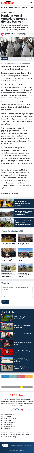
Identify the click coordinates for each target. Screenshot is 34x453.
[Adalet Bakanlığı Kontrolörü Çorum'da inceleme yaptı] (8, 268)
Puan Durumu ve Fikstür (10, 422)
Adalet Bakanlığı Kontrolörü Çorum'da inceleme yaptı (8, 275)
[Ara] (29, 2)
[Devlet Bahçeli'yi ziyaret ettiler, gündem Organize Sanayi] (8, 252)
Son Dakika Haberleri (9, 426)
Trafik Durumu (7, 420)
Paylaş (5, 58)
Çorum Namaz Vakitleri (10, 418)
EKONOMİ (5, 435)
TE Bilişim (21, 450)
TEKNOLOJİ (13, 437)
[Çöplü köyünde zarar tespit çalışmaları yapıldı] (25, 252)
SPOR (26, 433)
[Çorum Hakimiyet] (7, 2)
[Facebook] (12, 409)
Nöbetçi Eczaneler (9, 414)
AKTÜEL (5, 437)
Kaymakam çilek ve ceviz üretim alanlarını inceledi (24, 275)
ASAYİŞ (20, 433)
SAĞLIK (13, 435)
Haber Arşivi (7, 428)
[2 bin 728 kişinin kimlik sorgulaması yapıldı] (8, 238)
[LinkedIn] (18, 409)
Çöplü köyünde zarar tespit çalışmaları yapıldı (24, 259)
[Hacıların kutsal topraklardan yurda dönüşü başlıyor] (17, 47)
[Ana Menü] (31, 2)
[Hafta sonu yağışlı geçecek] (25, 238)
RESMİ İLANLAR (14, 7)
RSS (6, 445)
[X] (15, 409)
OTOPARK (21, 435)
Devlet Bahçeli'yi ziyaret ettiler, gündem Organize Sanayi (8, 259)
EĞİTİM (28, 435)
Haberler (4, 12)
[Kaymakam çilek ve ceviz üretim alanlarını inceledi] (25, 268)
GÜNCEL (4, 7)
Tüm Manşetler (8, 424)
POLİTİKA (25, 7)
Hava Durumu (7, 416)
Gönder (5, 302)
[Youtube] (21, 409)
